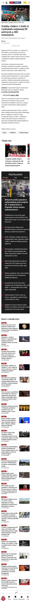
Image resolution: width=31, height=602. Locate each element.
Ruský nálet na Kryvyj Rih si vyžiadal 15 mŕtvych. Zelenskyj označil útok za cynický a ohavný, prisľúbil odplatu (9, 516)
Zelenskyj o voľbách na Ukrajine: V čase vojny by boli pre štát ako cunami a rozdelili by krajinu (9, 368)
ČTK (4, 41)
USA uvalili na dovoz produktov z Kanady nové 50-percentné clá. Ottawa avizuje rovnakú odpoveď (9, 488)
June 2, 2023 (15, 95)
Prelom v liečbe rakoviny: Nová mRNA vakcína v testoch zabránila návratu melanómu (9, 582)
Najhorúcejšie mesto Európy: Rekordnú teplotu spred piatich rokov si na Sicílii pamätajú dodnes (9, 475)
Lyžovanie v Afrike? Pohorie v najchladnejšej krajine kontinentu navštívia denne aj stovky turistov (9, 340)
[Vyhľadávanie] (3, 3)
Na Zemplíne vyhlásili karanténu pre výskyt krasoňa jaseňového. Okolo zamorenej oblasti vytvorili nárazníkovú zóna (16, 252)
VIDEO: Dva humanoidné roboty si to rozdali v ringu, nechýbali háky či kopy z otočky (9, 544)
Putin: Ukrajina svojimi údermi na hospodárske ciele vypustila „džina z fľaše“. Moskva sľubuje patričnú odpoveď (17, 240)
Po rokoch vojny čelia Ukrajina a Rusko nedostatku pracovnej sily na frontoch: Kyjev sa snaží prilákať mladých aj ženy (9, 436)
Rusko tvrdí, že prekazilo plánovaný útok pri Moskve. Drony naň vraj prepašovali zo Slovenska (9, 556)
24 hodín (5, 177)
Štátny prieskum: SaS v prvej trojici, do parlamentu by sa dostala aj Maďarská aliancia (17, 275)
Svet (7, 144)
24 (24, 2)
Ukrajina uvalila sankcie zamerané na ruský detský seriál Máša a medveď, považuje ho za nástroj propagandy (9, 569)
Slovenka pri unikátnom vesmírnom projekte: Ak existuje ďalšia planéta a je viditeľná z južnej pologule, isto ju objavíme (9, 381)
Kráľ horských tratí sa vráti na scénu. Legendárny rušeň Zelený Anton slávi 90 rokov (16, 297)
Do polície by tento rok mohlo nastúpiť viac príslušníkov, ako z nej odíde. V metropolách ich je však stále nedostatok (17, 286)
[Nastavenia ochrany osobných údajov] (3, 599)
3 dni (15, 177)
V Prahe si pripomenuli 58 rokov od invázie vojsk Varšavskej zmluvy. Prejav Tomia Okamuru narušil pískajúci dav (9, 530)
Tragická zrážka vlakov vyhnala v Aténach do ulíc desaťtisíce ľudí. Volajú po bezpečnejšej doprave (14, 162)
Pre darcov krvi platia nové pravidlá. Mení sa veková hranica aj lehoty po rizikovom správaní (17, 229)
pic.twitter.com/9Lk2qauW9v (10, 92)
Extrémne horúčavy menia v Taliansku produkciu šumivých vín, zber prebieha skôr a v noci (9, 408)
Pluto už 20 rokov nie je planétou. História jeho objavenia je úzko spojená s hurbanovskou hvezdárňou (9, 327)
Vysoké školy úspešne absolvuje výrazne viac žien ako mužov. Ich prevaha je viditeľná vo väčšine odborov (8, 354)
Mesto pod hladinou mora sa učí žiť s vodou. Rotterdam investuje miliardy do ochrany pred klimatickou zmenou (9, 502)
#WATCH (4, 88)
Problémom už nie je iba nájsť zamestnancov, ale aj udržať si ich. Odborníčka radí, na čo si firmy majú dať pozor (17, 218)
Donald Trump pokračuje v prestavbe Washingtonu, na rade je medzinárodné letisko (9, 463)
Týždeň (26, 177)
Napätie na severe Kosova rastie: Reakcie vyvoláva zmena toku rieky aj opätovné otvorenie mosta (17, 307)
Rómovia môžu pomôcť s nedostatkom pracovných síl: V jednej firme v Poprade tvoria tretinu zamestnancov (16, 204)
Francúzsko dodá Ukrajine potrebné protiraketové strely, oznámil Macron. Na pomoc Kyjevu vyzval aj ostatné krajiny (9, 450)
